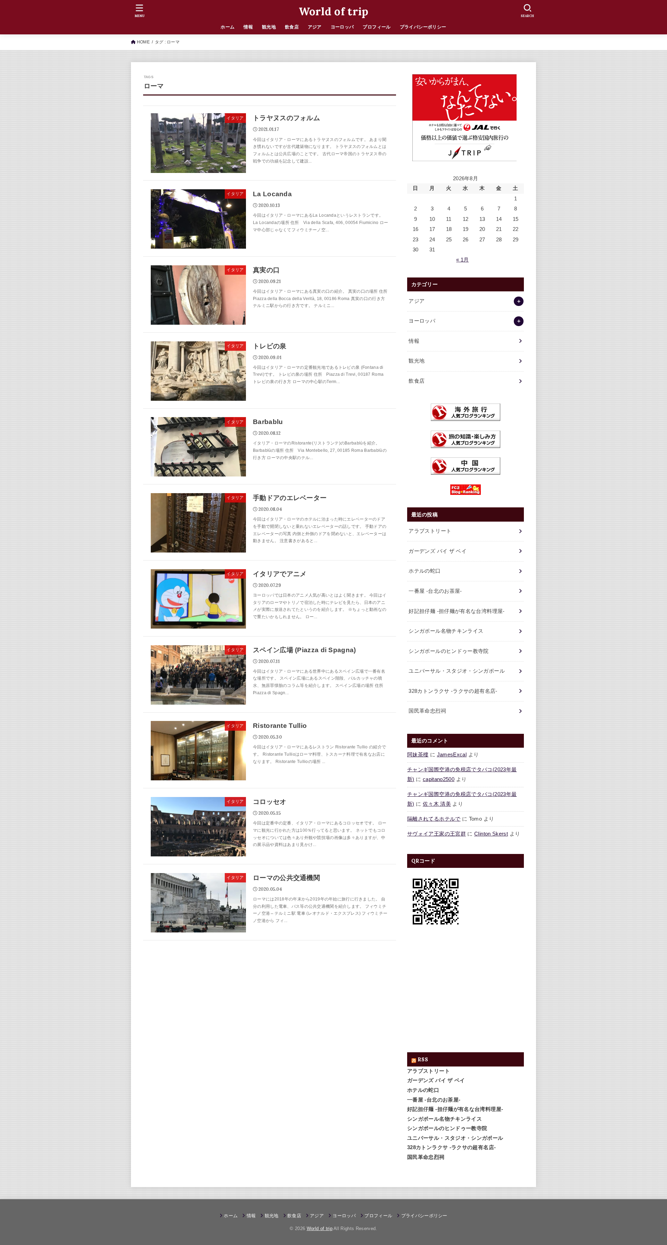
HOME (143, 42)
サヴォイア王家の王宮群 (436, 834)
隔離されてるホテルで (434, 819)
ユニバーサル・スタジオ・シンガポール (455, 1138)
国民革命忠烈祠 (426, 1157)
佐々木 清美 (437, 804)
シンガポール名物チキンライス (444, 1119)
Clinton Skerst (491, 834)
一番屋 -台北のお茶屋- (433, 1100)
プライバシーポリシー (423, 27)
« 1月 (462, 260)
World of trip (334, 11)
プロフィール (376, 27)
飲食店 (292, 27)
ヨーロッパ (342, 27)
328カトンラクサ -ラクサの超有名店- (451, 1147)
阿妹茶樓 (417, 754)
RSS (423, 1059)
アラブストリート (428, 1071)
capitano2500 (438, 779)
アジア (315, 27)
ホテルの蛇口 (423, 1090)
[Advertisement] (465, 991)
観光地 (269, 27)
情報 (248, 27)
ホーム (227, 27)
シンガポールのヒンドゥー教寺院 (447, 1128)
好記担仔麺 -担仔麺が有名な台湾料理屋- (455, 1109)
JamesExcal (452, 754)
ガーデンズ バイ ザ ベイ (436, 1080)
